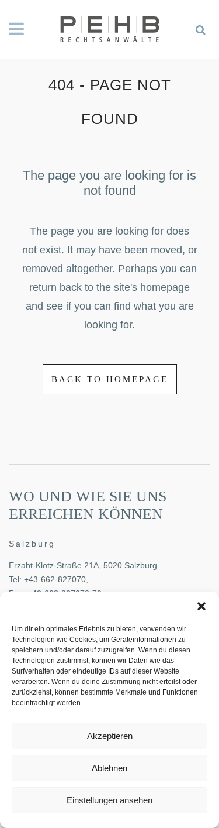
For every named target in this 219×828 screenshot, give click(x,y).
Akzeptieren (110, 736)
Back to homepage (109, 379)
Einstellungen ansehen (109, 800)
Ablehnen (109, 768)
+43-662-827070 (55, 579)
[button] (201, 606)
